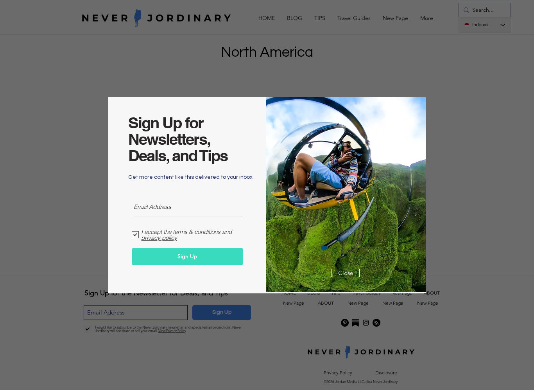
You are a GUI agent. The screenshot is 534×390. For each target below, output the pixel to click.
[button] (346, 273)
